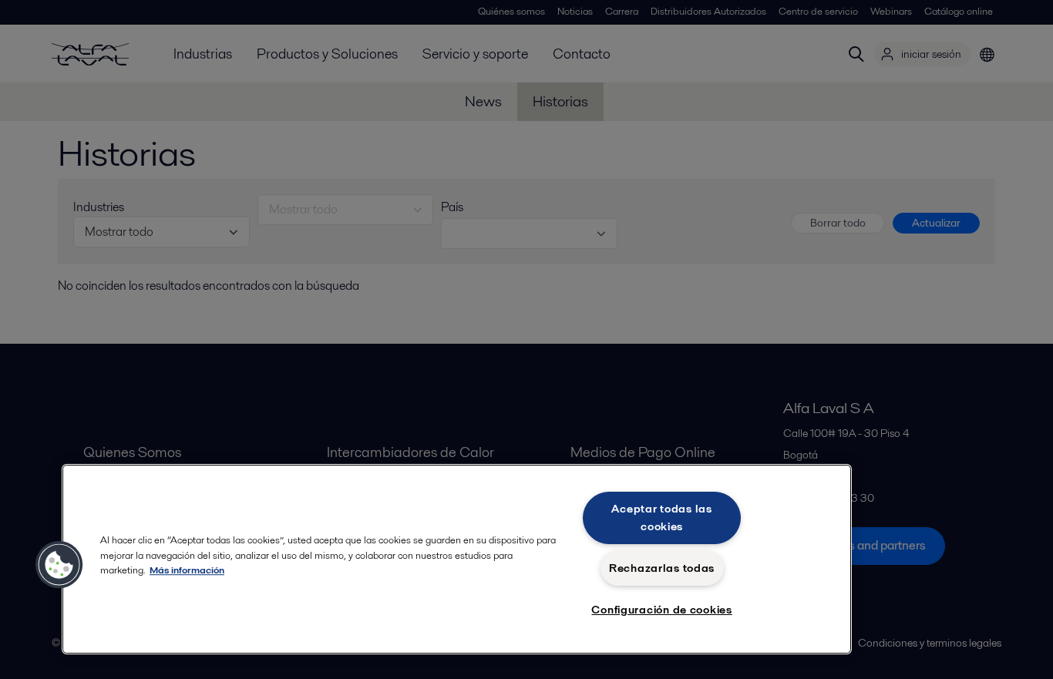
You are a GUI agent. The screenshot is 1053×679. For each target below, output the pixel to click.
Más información (187, 569)
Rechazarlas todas (662, 568)
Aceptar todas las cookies (661, 517)
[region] (457, 559)
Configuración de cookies (661, 609)
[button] (59, 565)
